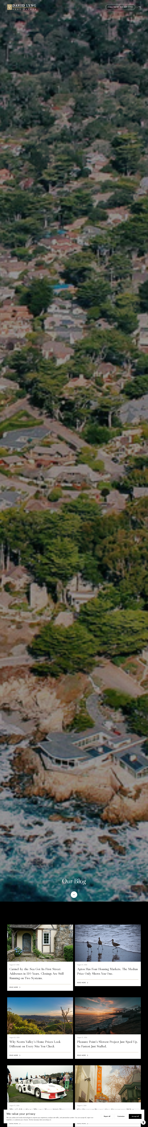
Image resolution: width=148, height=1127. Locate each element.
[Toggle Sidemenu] (138, 7)
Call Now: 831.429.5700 (120, 7)
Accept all (135, 1116)
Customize (121, 1116)
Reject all (107, 1116)
